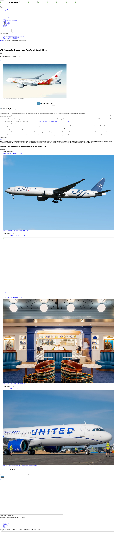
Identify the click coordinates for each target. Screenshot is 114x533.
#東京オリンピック (46, 121)
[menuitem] (58, 9)
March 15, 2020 (21, 123)
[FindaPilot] (70, 2)
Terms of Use (5, 524)
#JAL (72, 121)
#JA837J (64, 121)
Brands (2, 0)
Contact (4, 522)
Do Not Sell (5, 527)
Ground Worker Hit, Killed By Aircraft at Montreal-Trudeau (13, 36)
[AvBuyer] (42, 2)
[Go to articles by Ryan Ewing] (1, 61)
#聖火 (51, 121)
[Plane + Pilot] (61, 2)
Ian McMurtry (2, 55)
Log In (4, 526)
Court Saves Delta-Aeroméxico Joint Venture (11, 38)
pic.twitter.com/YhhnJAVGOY (78, 121)
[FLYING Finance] (79, 2)
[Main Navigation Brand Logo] (4, 5)
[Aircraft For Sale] (32, 2)
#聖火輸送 (55, 121)
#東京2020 (41, 121)
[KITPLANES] (51, 2)
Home (1, 40)
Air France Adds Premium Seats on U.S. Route (11, 35)
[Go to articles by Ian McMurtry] (57, 53)
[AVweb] (23, 2)
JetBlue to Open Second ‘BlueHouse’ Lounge (11, 37)
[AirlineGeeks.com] (4, 2)
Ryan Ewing (2, 62)
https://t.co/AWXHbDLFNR (34, 121)
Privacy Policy (5, 525)
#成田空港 (68, 121)
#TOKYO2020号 (60, 121)
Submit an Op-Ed (6, 523)
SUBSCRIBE (2, 519)
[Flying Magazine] (14, 2)
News (3, 40)
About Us (4, 521)
